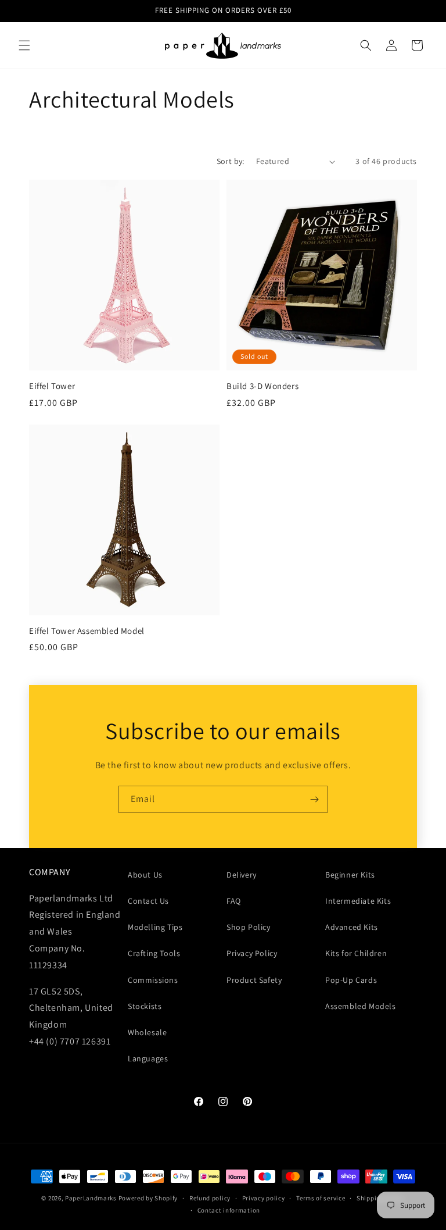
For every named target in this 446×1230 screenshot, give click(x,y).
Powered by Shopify (148, 1198)
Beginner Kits (350, 874)
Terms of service (320, 1198)
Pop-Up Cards (351, 980)
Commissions (153, 980)
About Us (145, 874)
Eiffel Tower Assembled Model (87, 630)
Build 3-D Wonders (262, 385)
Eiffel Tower (52, 385)
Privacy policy (263, 1198)
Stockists (144, 1006)
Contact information (228, 1210)
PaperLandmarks (91, 1198)
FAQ (233, 901)
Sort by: (230, 161)
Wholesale (147, 1032)
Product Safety (254, 980)
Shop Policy (248, 927)
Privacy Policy (251, 953)
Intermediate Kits (358, 901)
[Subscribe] (314, 799)
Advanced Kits (351, 927)
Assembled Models (360, 1006)
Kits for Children (356, 953)
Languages (148, 1058)
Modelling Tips (155, 927)
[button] (24, 45)
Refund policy (210, 1198)
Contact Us (148, 901)
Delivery (241, 874)
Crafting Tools (154, 953)
